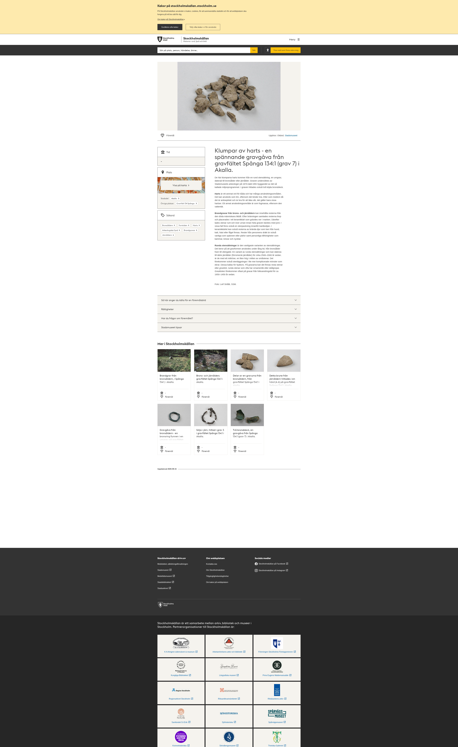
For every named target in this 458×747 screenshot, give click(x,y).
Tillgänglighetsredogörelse (217, 576)
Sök (253, 50)
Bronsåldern (167, 225)
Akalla (174, 198)
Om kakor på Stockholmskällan (170, 19)
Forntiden (183, 225)
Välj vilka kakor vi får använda (203, 27)
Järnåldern (167, 235)
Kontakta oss (211, 564)
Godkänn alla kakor (169, 27)
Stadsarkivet (162, 588)
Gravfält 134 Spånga (186, 203)
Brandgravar (189, 230)
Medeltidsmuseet (164, 576)
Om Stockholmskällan (215, 570)
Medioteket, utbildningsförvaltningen (172, 564)
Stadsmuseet (291, 135)
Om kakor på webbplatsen (217, 582)
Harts (195, 225)
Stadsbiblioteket (164, 582)
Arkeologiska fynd (170, 230)
